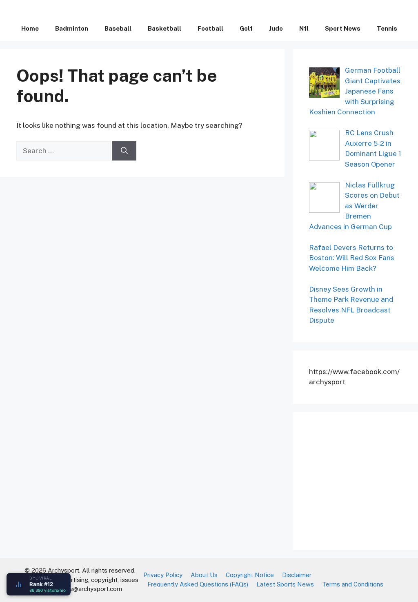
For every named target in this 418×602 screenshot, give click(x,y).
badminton (71, 28)
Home (30, 28)
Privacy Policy (162, 574)
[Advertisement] (363, 479)
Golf (246, 28)
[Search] (124, 151)
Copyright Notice (250, 574)
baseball (117, 28)
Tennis (387, 28)
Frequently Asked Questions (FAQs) (197, 584)
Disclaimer (296, 574)
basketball (164, 28)
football (210, 28)
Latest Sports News (285, 584)
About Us (204, 574)
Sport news (342, 28)
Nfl (304, 28)
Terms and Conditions (352, 584)
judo (276, 28)
